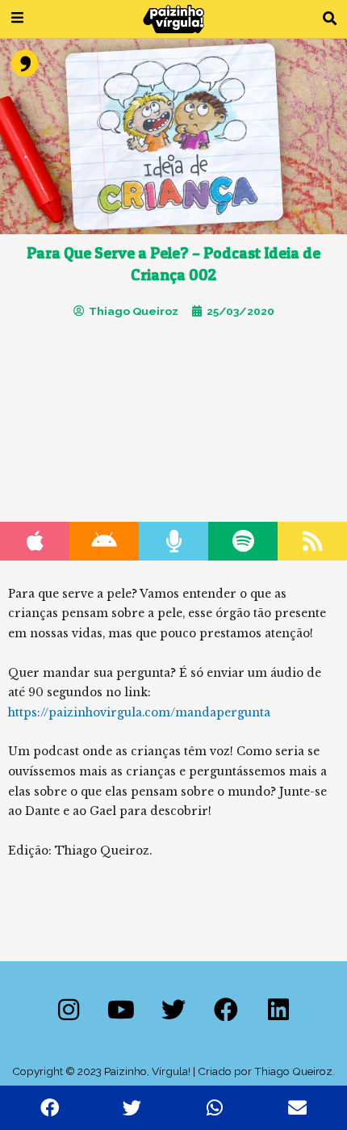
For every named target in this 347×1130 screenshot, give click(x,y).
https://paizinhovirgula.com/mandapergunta (139, 713)
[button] (329, 19)
